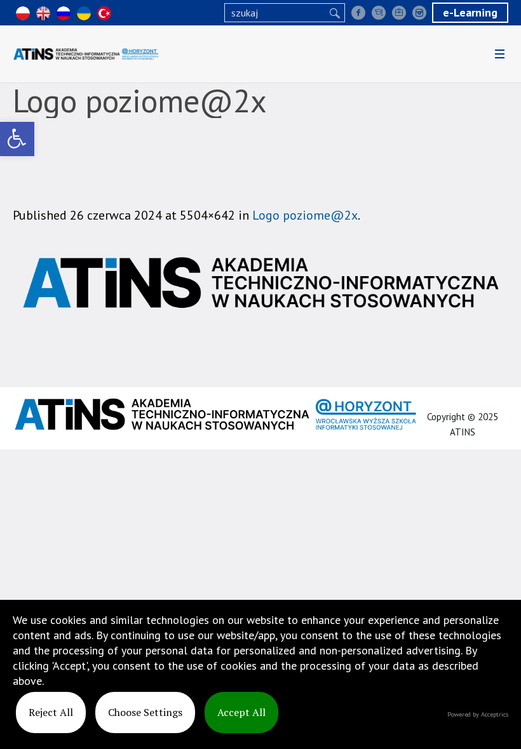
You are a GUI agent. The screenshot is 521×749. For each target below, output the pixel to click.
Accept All (241, 712)
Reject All (51, 712)
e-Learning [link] (470, 12)
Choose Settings (145, 712)
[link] (17, 139)
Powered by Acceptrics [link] (477, 714)
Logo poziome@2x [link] (305, 215)
